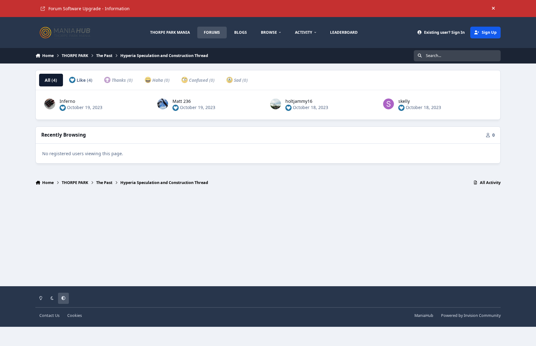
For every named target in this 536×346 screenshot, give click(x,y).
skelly (404, 101)
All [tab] (51, 80)
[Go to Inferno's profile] (49, 104)
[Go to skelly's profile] (388, 104)
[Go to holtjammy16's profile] (275, 104)
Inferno (67, 101)
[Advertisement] (268, 238)
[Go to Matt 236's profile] (162, 104)
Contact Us (49, 315)
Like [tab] (83, 80)
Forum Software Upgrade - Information (89, 8)
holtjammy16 (298, 101)
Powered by (471, 315)
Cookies (74, 315)
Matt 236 (181, 101)
